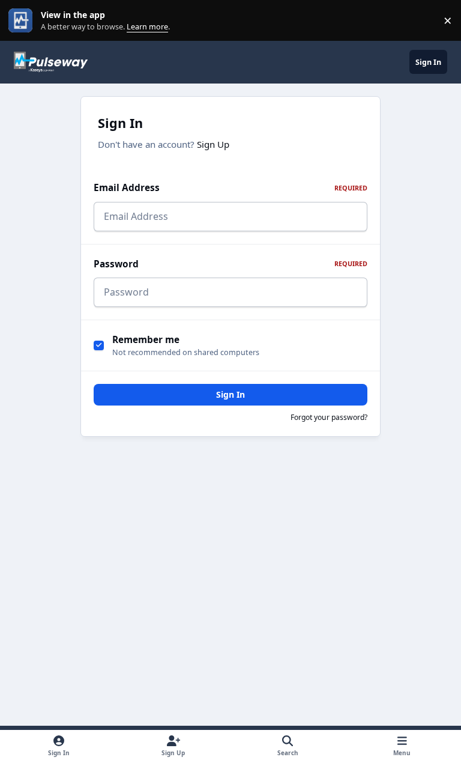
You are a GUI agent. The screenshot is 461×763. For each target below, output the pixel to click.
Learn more (23, 20)
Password (230, 264)
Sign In (230, 394)
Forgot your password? (329, 417)
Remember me (145, 339)
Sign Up (213, 144)
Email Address (230, 187)
